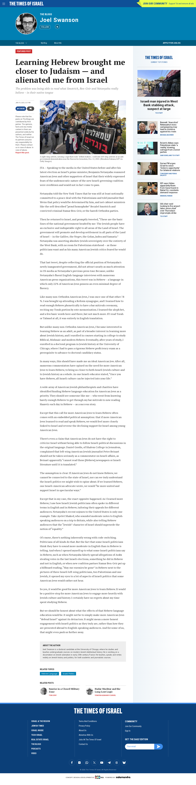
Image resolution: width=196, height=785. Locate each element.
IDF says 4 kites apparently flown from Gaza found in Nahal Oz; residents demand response (169, 188)
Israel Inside (37, 730)
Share (22, 109)
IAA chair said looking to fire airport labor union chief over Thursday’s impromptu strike (170, 208)
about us (82, 730)
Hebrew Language (49, 673)
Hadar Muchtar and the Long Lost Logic (107, 690)
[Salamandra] (123, 777)
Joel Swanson (59, 20)
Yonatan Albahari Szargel (105, 695)
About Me (57, 43)
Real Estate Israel (40, 739)
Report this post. (22, 153)
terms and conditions (88, 721)
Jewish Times (37, 726)
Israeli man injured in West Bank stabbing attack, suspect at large (159, 105)
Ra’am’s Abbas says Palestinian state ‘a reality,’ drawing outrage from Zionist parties (170, 147)
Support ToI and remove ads (181, 3)
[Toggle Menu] (3, 3)
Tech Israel (36, 735)
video (33, 753)
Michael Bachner (167, 135)
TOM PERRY (164, 173)
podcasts (36, 749)
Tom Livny (53, 695)
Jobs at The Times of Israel (90, 739)
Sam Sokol (164, 155)
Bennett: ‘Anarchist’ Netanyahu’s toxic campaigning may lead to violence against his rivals (169, 127)
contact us (83, 744)
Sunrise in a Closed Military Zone (64, 690)
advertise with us (86, 735)
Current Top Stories (159, 62)
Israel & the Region (40, 721)
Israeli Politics (68, 673)
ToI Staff (159, 113)
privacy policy (84, 726)
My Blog (44, 43)
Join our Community (155, 3)
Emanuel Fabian (166, 196)
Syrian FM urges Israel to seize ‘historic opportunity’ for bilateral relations (170, 166)
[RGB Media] (100, 777)
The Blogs (46, 14)
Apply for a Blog (172, 43)
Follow (45, 27)
